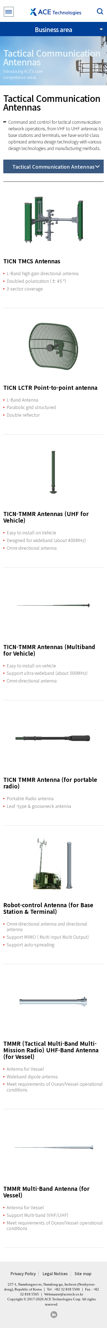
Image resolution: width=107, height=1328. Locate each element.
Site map (83, 1273)
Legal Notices (55, 1273)
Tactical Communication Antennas (53, 166)
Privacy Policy (23, 1273)
